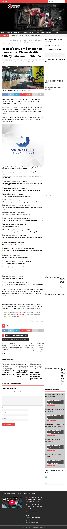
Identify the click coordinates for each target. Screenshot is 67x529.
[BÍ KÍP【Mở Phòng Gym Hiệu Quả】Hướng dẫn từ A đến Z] (54, 197)
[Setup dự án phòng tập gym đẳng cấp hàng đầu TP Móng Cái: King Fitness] (37, 367)
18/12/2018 (51, 405)
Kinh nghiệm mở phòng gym (54, 82)
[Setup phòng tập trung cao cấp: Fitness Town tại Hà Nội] (22, 366)
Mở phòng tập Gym (15, 40)
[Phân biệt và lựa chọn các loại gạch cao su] (52, 277)
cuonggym (15, 61)
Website (4, 418)
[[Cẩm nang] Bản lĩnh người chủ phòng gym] (52, 368)
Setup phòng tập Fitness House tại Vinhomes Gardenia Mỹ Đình (8, 371)
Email (3, 413)
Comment (4, 395)
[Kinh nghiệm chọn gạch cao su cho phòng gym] (54, 294)
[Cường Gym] (33, 29)
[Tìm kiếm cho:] (56, 1)
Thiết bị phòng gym (13, 32)
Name (4, 408)
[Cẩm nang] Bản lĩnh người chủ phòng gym (63, 373)
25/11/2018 (51, 465)
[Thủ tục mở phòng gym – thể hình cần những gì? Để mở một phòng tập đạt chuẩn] (54, 88)
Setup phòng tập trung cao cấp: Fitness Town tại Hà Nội (22, 373)
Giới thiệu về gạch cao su (12, 493)
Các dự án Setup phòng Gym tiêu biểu (30, 61)
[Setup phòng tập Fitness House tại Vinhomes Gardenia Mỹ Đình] (8, 365)
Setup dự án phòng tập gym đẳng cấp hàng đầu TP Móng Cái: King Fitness (36, 376)
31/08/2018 (51, 435)
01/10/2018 (7, 61)
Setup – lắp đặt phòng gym (44, 32)
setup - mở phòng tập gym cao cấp (16, 336)
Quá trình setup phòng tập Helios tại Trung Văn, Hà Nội (54, 432)
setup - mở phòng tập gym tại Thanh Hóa (15, 339)
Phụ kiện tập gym (28, 32)
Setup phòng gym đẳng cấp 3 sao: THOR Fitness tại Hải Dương (55, 402)
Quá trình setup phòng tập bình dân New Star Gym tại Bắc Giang (54, 462)
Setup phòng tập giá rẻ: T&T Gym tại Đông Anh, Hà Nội (55, 417)
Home (3, 32)
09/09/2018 (51, 420)
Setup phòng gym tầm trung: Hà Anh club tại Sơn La (55, 447)
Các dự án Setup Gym (53, 390)
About (58, 32)
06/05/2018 (51, 450)
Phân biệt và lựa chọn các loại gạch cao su (62, 280)
